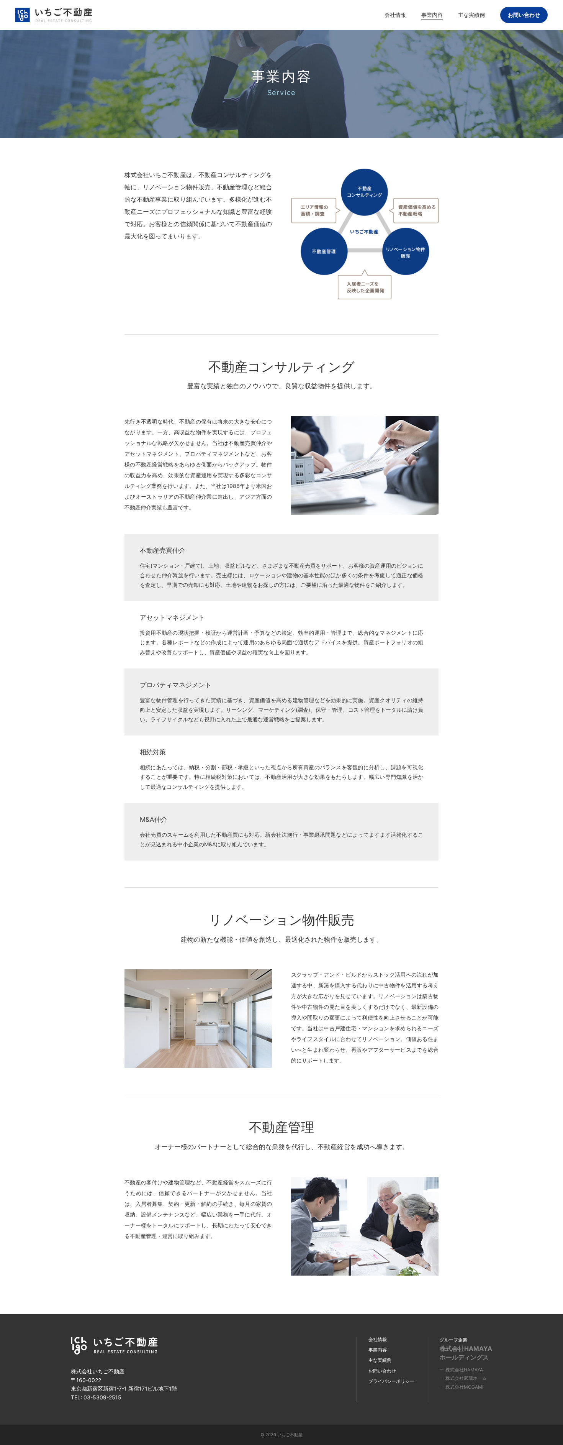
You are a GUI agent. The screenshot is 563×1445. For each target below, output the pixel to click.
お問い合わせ (524, 14)
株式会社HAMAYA (464, 1370)
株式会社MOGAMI (464, 1387)
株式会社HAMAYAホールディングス (466, 1353)
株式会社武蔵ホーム (466, 1378)
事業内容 (377, 1350)
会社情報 (377, 1339)
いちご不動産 (53, 15)
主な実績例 (379, 1360)
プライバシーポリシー (391, 1381)
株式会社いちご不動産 (115, 1346)
